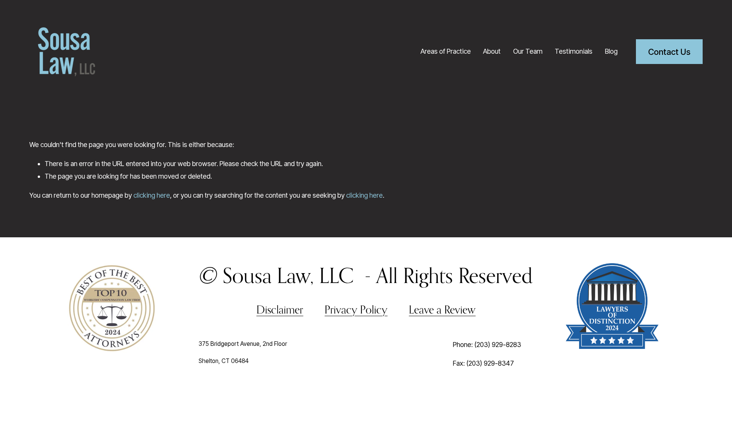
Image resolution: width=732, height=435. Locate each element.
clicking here (151, 195)
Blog (611, 51)
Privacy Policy (355, 309)
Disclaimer (279, 309)
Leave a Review (442, 309)
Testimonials (573, 51)
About (492, 51)
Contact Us (669, 52)
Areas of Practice (446, 51)
